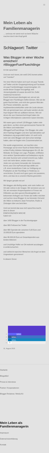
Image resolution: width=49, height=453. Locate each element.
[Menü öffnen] (44, 4)
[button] (14, 334)
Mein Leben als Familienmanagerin (14, 424)
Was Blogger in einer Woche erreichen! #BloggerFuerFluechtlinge (23, 61)
